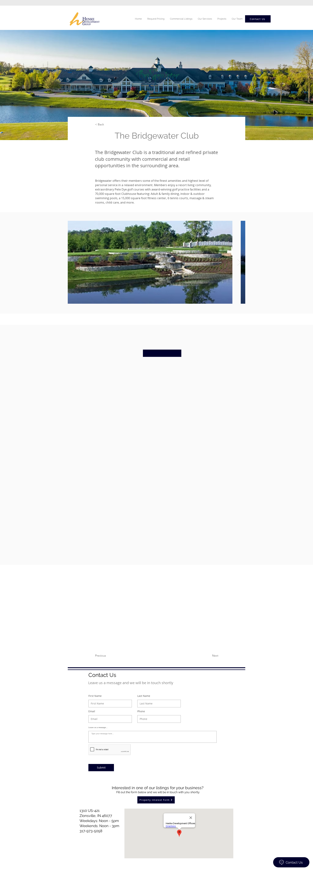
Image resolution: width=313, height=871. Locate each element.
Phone (141, 711)
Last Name (143, 696)
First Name (95, 696)
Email (91, 711)
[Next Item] (239, 262)
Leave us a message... (98, 727)
